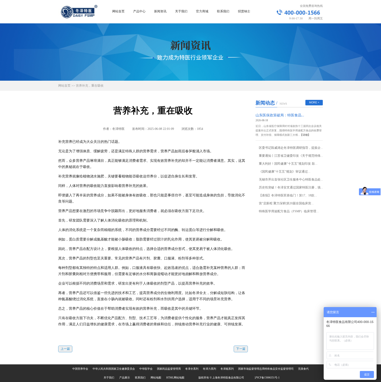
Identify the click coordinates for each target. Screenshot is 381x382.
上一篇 (65, 348)
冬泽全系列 (191, 368)
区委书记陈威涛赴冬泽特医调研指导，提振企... (291, 147)
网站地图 (156, 377)
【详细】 (305, 134)
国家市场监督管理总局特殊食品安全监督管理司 (266, 368)
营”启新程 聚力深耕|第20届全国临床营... (286, 203)
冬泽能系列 (227, 368)
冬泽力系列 (209, 368)
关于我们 (181, 11)
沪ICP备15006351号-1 (267, 377)
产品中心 (139, 11)
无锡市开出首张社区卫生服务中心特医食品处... (291, 179)
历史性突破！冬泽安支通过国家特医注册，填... (291, 187)
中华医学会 (146, 368)
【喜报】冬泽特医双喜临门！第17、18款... (288, 195)
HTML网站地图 (175, 377)
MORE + (314, 102)
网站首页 (118, 11)
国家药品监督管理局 (169, 368)
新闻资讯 (160, 11)
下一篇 (240, 348)
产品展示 (124, 377)
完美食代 (303, 368)
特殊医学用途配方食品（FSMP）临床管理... (289, 211)
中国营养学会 (80, 368)
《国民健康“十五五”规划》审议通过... (284, 171)
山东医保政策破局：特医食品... (280, 115)
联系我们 (223, 11)
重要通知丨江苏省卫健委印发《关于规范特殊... (291, 155)
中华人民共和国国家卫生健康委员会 (114, 368)
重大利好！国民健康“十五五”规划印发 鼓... (288, 163)
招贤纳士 (244, 11)
